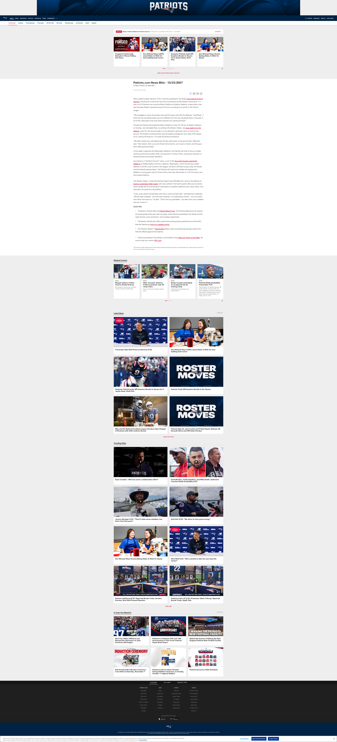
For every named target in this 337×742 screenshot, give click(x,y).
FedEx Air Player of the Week (189, 237)
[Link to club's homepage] (5, 18)
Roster (160, 690)
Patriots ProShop (194, 690)
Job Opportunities (194, 708)
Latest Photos (143, 699)
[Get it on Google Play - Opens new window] (174, 720)
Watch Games (176, 708)
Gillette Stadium (176, 705)
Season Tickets (176, 696)
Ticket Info (176, 690)
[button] (164, 68)
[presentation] (222, 69)
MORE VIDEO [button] (168, 606)
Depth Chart (160, 693)
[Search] (305, 18)
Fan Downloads (193, 699)
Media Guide (194, 705)
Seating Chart (176, 702)
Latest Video (143, 693)
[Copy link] (201, 93)
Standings (160, 708)
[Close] (334, 739)
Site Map (143, 710)
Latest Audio (143, 696)
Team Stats (160, 699)
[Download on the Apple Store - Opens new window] (162, 719)
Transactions (160, 702)
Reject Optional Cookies (258, 738)
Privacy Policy (143, 740)
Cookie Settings (244, 738)
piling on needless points (160, 224)
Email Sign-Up (193, 696)
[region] (168, 739)
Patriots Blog (160, 229)
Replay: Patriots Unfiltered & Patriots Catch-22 (136, 31)
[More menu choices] (57, 18)
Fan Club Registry (194, 693)
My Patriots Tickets (176, 693)
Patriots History (143, 705)
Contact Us (193, 710)
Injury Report (160, 696)
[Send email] (197, 94)
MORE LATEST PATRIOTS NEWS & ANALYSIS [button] (168, 73)
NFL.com (157, 240)
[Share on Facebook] (190, 94)
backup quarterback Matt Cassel (145, 184)
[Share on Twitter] (194, 94)
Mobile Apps (194, 702)
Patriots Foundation (143, 702)
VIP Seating (176, 699)
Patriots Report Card (167, 211)
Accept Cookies (273, 738)
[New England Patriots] (168, 727)
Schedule (160, 705)
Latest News (143, 690)
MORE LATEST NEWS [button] (168, 436)
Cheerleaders (144, 708)
